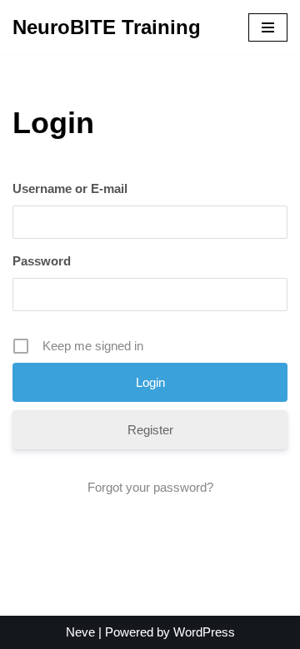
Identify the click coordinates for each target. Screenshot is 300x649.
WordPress (204, 632)
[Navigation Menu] (268, 27)
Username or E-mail (70, 188)
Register (150, 430)
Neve (80, 632)
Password (41, 261)
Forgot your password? (150, 487)
